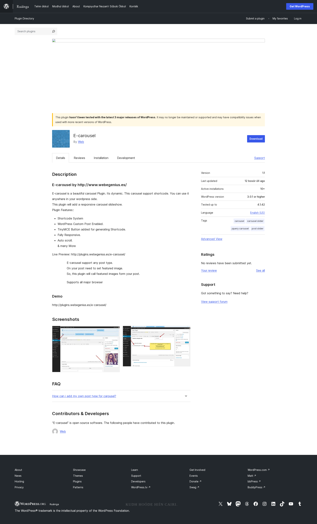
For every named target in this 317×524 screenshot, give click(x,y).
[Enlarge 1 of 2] (115, 331)
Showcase (79, 469)
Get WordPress (300, 6)
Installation (101, 158)
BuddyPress (256, 487)
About (18, 469)
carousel (239, 221)
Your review (209, 270)
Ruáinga (54, 504)
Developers (138, 481)
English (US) (257, 212)
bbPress (254, 481)
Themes (78, 475)
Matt (252, 475)
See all (260, 270)
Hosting (19, 481)
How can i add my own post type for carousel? (84, 396)
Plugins (77, 481)
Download (256, 138)
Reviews (79, 158)
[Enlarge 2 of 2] (185, 331)
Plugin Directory (24, 18)
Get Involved (197, 469)
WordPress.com (259, 469)
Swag (194, 487)
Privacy (19, 487)
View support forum (214, 301)
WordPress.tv (141, 487)
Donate (196, 481)
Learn (134, 469)
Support (259, 158)
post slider (257, 228)
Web (81, 142)
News (18, 475)
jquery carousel (240, 228)
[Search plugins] (53, 31)
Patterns (78, 487)
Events (194, 475)
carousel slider (255, 221)
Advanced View (211, 239)
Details (60, 158)
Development (126, 158)
